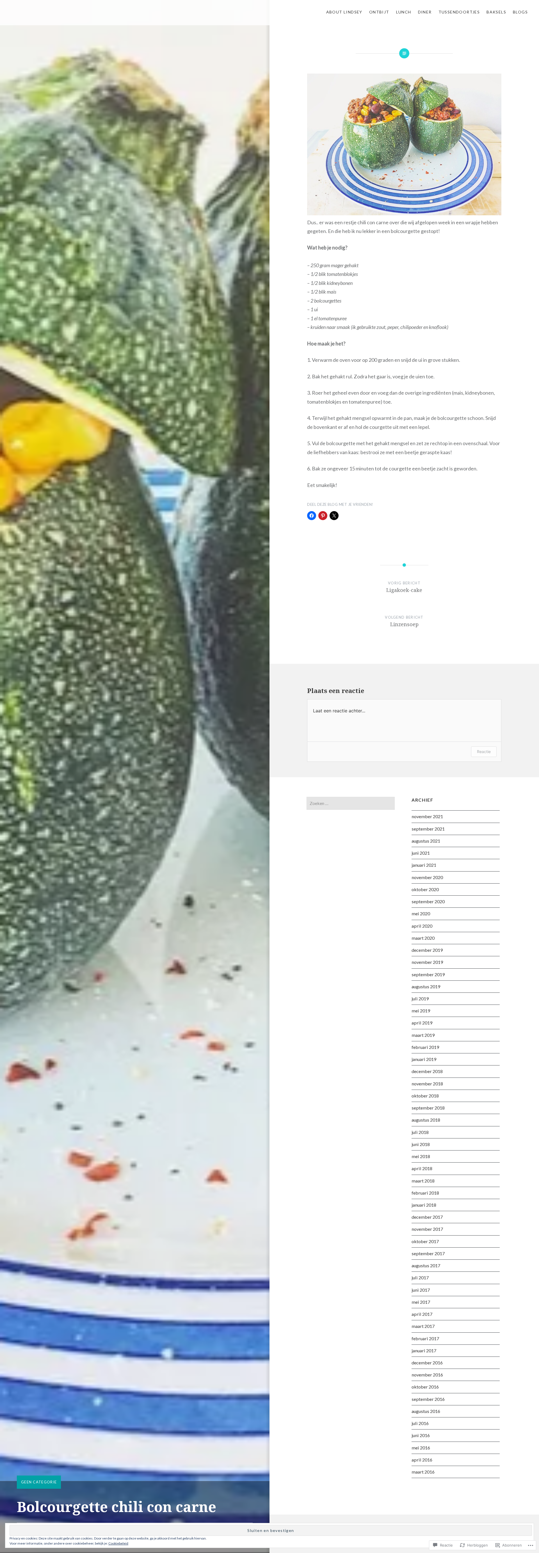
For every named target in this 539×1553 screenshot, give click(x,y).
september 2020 (428, 901)
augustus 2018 (426, 1119)
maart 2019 (423, 1035)
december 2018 (427, 1071)
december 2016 (427, 1362)
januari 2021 (424, 865)
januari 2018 (424, 1204)
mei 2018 (421, 1156)
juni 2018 (421, 1144)
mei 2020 (421, 913)
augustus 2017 (426, 1265)
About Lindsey (344, 12)
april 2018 (422, 1168)
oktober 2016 (425, 1386)
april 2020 (422, 925)
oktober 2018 (425, 1095)
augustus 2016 (426, 1411)
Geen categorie (39, 1482)
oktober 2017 (425, 1241)
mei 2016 (421, 1447)
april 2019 (422, 1022)
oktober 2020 (425, 889)
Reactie (484, 751)
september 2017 (428, 1253)
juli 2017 (420, 1277)
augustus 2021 (426, 840)
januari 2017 (424, 1350)
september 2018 (428, 1107)
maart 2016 (423, 1471)
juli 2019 (420, 998)
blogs (520, 12)
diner (425, 12)
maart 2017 (423, 1326)
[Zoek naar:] (351, 803)
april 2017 (422, 1314)
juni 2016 (421, 1435)
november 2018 (427, 1083)
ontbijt (379, 12)
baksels (496, 12)
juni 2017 (421, 1290)
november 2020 (427, 877)
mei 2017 (421, 1302)
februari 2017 (425, 1338)
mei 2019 (421, 1010)
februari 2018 (425, 1192)
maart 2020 (423, 938)
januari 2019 (424, 1059)
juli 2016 (420, 1423)
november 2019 (427, 962)
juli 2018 (420, 1132)
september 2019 (428, 974)
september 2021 (428, 828)
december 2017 (427, 1217)
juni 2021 (421, 853)
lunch (403, 12)
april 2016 (422, 1459)
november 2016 (427, 1374)
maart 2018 (423, 1180)
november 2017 (427, 1229)
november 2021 (427, 816)
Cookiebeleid (118, 1543)
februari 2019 (425, 1047)
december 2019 (427, 950)
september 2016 (428, 1399)
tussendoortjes (459, 12)
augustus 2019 (426, 986)
